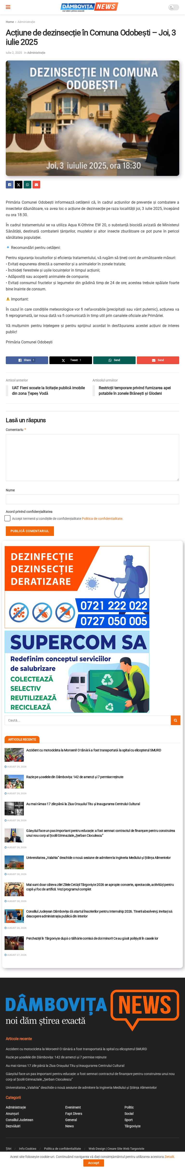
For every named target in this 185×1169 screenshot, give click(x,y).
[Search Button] (175, 720)
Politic (129, 1107)
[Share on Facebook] (9, 184)
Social (129, 1114)
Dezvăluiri (13, 1126)
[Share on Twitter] (18, 184)
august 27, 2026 (16, 955)
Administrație (26, 22)
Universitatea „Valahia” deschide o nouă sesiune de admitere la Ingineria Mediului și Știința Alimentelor (98, 858)
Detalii (169, 1157)
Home (10, 22)
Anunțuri (12, 1114)
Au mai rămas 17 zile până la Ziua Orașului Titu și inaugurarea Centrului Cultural (83, 804)
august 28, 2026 (16, 820)
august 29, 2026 (16, 766)
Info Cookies (27, 1148)
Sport (129, 1120)
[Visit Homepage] (89, 7)
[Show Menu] (8, 7)
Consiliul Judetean (19, 1120)
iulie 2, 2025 (14, 52)
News (69, 1126)
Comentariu (16, 429)
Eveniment (73, 1107)
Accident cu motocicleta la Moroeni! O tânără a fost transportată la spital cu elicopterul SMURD (93, 750)
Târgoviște (132, 1126)
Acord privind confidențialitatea (29, 512)
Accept (93, 1163)
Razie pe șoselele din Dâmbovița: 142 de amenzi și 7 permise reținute (74, 777)
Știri (8, 1148)
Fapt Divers (73, 1114)
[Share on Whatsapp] (27, 184)
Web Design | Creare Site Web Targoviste (116, 1148)
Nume (10, 490)
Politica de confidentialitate (102, 519)
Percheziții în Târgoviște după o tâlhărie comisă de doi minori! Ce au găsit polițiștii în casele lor (92, 938)
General (71, 1120)
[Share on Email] (36, 184)
